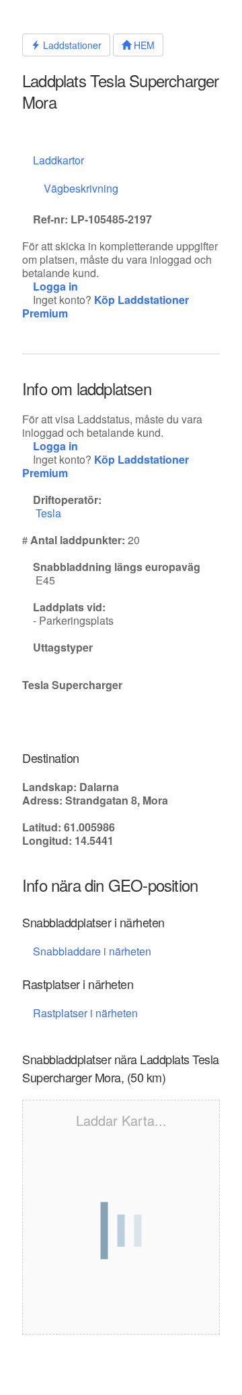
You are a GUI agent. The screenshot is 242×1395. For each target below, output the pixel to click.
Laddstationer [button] (71, 45)
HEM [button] (143, 45)
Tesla (50, 513)
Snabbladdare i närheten (92, 951)
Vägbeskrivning (81, 188)
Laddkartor (58, 160)
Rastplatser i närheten (86, 1013)
